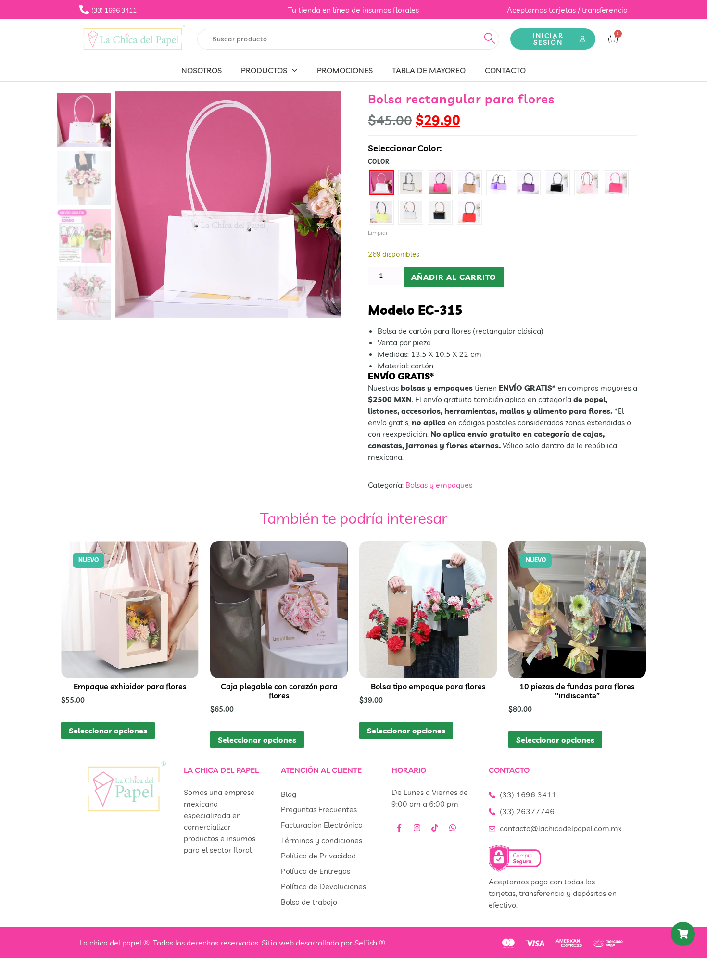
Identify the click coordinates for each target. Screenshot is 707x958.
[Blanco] (381, 182)
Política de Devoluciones (323, 886)
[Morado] (528, 182)
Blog (288, 794)
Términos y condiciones (321, 840)
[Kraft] (469, 182)
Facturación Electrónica (322, 825)
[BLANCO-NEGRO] (410, 182)
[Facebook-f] (399, 827)
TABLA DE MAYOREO (429, 70)
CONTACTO (505, 70)
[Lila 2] (498, 182)
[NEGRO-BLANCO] (557, 182)
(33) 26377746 (527, 811)
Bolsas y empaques (438, 485)
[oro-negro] (440, 212)
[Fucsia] (440, 182)
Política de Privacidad (318, 855)
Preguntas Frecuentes (319, 809)
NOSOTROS (201, 70)
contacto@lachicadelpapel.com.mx (561, 828)
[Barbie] (616, 182)
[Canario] (381, 212)
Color (379, 161)
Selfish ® (369, 942)
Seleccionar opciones (108, 730)
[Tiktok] (434, 827)
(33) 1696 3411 (528, 794)
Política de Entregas (315, 871)
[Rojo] (469, 212)
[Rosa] (586, 182)
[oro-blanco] (410, 212)
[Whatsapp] (452, 827)
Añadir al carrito (453, 277)
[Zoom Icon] (228, 204)
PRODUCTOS (264, 70)
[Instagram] (417, 827)
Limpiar (378, 232)
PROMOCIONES (345, 70)
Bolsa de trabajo (309, 902)
